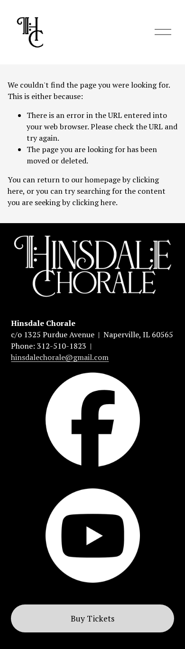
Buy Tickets (93, 618)
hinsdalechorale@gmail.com (60, 357)
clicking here (94, 202)
